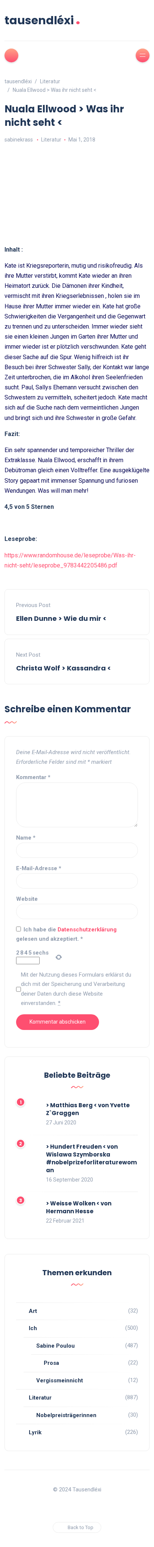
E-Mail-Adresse (38, 868)
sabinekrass (18, 140)
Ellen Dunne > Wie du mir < (61, 618)
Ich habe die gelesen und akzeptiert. (66, 934)
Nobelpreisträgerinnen (66, 1415)
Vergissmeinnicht (59, 1380)
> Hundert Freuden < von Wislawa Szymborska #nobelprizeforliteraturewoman (91, 1158)
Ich (33, 1328)
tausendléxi (42, 20)
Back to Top (80, 1527)
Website (27, 899)
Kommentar (33, 777)
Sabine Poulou (55, 1345)
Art (33, 1311)
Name (26, 837)
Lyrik (35, 1432)
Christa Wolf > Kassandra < (63, 668)
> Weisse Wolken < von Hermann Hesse (78, 1207)
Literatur (51, 140)
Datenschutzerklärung (87, 929)
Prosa (51, 1363)
